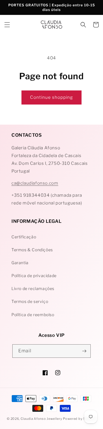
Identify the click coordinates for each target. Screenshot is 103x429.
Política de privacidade (34, 275)
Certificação (23, 236)
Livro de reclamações (32, 288)
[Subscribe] (84, 351)
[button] (7, 24)
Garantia (20, 262)
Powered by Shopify (79, 419)
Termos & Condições (32, 249)
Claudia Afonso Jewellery (41, 419)
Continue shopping (51, 97)
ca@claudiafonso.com (34, 183)
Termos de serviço (29, 301)
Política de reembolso (32, 314)
